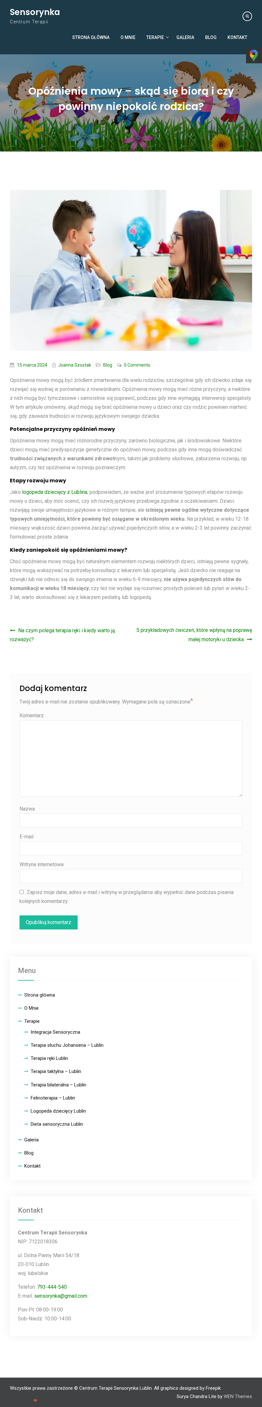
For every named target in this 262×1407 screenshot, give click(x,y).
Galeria (185, 37)
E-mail (26, 837)
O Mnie (127, 37)
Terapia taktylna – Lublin (56, 1071)
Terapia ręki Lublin (49, 1058)
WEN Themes (238, 1396)
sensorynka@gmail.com (60, 1296)
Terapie (155, 37)
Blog (211, 37)
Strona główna (91, 37)
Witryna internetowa (41, 864)
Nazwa (27, 809)
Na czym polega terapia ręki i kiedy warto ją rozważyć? (62, 634)
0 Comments (137, 365)
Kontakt (237, 37)
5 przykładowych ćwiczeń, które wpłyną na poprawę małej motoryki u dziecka (194, 634)
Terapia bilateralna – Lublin (58, 1085)
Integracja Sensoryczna (55, 1032)
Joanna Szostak (74, 365)
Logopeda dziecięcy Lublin (58, 1111)
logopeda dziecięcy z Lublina (54, 492)
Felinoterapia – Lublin (53, 1098)
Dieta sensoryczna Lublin (57, 1124)
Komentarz (31, 715)
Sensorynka (35, 12)
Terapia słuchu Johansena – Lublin (67, 1045)
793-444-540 (52, 1287)
